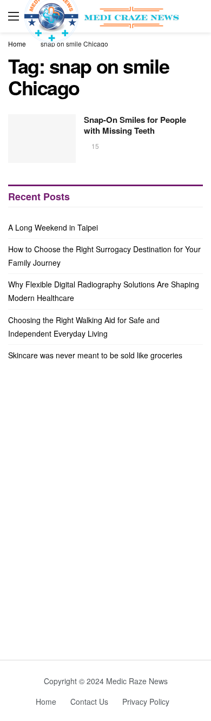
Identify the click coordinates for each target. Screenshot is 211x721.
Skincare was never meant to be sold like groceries (95, 355)
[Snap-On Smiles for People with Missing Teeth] (42, 138)
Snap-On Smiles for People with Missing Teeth (135, 125)
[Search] (195, 16)
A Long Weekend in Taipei (53, 227)
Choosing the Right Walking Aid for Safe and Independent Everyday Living (84, 326)
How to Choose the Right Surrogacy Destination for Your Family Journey (104, 256)
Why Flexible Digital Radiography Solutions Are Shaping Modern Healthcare (103, 291)
